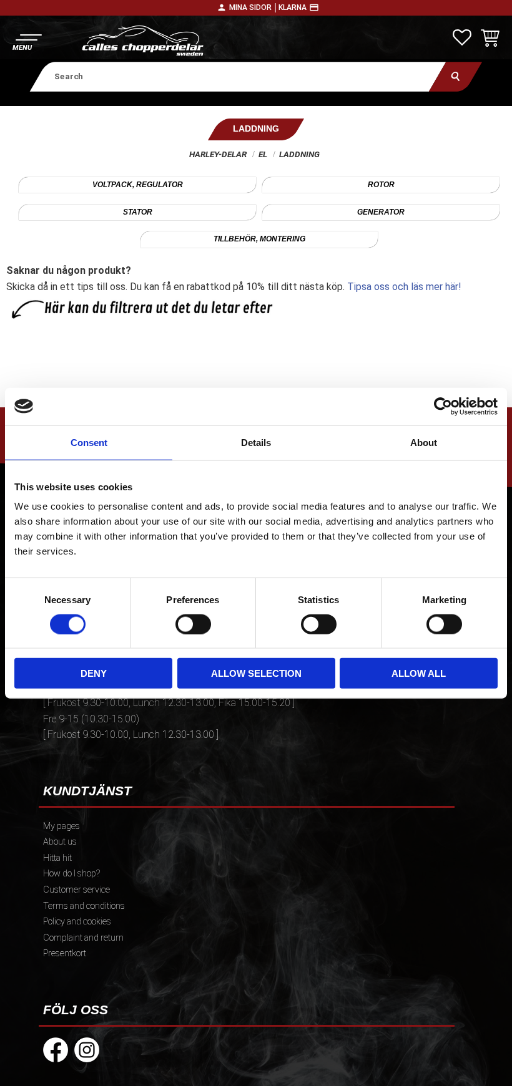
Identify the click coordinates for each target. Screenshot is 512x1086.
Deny (94, 673)
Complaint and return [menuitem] (83, 938)
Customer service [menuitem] (76, 890)
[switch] (193, 624)
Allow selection (256, 673)
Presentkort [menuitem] (64, 953)
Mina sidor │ (253, 7)
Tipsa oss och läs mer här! (404, 287)
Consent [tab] (89, 442)
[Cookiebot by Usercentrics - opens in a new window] (443, 406)
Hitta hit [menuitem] (57, 858)
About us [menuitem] (60, 841)
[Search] (455, 76)
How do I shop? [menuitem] (71, 873)
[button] (26, 41)
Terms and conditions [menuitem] (84, 906)
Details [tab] (256, 442)
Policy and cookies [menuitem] (77, 921)
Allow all (418, 673)
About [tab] (423, 442)
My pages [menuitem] (61, 826)
